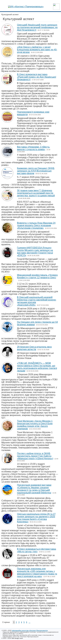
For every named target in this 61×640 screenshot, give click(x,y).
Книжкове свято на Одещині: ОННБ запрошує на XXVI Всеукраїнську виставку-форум (35, 171)
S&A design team (17, 638)
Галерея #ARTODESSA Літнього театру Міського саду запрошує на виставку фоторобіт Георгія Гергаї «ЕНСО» (35, 252)
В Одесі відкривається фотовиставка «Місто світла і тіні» (36, 550)
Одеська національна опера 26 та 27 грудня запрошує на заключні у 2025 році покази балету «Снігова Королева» (36, 518)
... (29, 622)
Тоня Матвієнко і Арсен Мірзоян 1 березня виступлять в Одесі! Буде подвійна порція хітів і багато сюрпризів (35, 425)
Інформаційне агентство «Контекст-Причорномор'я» (30, 630)
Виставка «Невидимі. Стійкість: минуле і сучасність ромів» (33, 148)
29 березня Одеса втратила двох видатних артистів (34, 348)
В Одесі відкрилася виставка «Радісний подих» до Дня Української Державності (36, 77)
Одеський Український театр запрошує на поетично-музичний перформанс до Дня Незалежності (37, 27)
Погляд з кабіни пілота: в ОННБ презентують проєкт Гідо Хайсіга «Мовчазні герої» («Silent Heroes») (35, 456)
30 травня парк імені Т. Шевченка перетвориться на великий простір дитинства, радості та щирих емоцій (36, 193)
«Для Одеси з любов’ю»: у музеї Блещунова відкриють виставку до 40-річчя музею (37, 49)
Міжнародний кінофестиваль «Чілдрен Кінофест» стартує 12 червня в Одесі (37, 276)
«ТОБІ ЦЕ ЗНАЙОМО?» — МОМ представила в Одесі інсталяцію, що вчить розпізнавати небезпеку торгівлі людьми (37, 367)
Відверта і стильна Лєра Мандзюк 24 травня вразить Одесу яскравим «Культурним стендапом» (36, 225)
